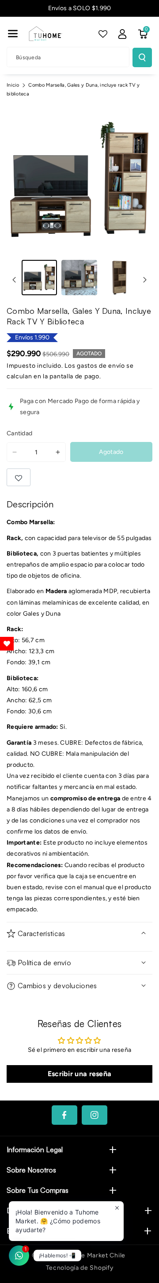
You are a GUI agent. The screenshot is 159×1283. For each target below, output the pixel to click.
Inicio (13, 85)
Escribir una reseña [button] (80, 1074)
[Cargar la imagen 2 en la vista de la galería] (79, 277)
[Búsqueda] (142, 57)
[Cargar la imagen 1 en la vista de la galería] (39, 277)
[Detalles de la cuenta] (122, 34)
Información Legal (35, 1149)
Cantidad (19, 433)
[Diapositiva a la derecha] (144, 279)
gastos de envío (101, 365)
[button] (13, 33)
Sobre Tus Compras (37, 1190)
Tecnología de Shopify (80, 1268)
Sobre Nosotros (31, 1169)
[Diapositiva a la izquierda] (14, 279)
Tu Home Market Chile (91, 1255)
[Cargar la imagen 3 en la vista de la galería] (119, 277)
